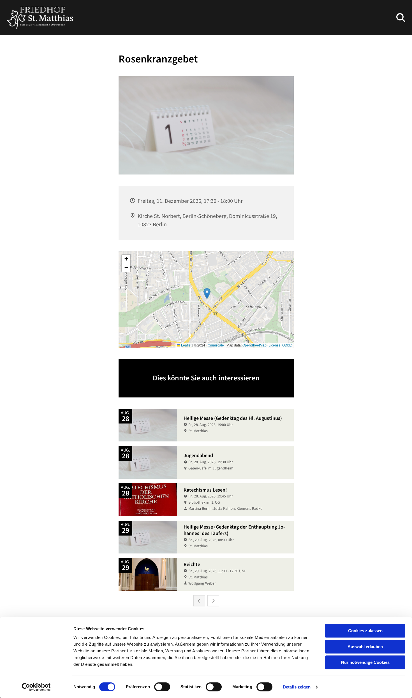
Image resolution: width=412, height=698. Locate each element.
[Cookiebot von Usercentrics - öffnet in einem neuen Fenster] (36, 687)
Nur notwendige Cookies (365, 662)
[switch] (162, 686)
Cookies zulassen (365, 630)
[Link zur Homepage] (40, 18)
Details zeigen (297, 687)
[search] (400, 17)
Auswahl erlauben (365, 646)
